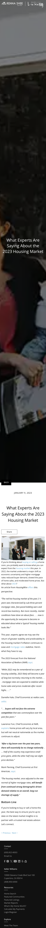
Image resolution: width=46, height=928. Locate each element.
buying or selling (29, 562)
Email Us (8, 856)
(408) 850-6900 (10, 882)
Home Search (10, 893)
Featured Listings (11, 900)
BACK (6, 482)
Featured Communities (14, 897)
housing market (23, 568)
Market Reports (11, 903)
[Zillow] (26, 861)
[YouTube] (15, 861)
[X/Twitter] (11, 861)
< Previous (6, 833)
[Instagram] (8, 861)
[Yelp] (22, 861)
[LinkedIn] (19, 861)
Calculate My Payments (14, 909)
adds (3, 701)
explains (5, 728)
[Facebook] (4, 861)
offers (30, 587)
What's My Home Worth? (15, 906)
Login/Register (10, 912)
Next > (15, 833)
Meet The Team (11, 925)
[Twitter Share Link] (9, 539)
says (30, 662)
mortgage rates (17, 647)
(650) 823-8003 (10, 852)
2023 (14, 583)
